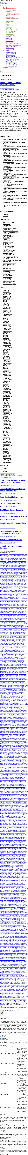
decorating (24, 667)
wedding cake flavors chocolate (10, 968)
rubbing (24, 890)
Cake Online (7, 605)
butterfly (2, 598)
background (25, 570)
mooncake (17, 833)
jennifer (25, 789)
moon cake (2, 833)
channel (8, 621)
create (19, 654)
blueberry (16, 593)
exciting (21, 697)
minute (14, 824)
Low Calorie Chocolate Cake (13, 45)
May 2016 (5, 451)
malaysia (20, 813)
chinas (26, 626)
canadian (13, 612)
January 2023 (6, 342)
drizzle (24, 676)
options (20, 852)
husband (7, 782)
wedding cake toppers (5, 974)
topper (9, 946)
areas (22, 565)
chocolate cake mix (4, 635)
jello (20, 789)
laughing (18, 794)
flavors (1, 714)
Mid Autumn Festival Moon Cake (14, 57)
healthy (20, 748)
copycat (25, 650)
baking (1, 575)
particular (22, 859)
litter (26, 798)
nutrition (15, 844)
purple (23, 875)
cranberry (21, 653)
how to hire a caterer (11, 773)
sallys (13, 891)
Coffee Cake (9, 27)
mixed (1, 826)
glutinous (9, 738)
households (8, 768)
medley (14, 817)
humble (24, 781)
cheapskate (19, 621)
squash (18, 922)
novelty (11, 844)
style (4, 928)
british (16, 595)
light (17, 798)
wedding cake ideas (11, 969)
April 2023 (6, 338)
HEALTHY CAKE (8, 36)
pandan (11, 859)
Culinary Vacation (8, 662)
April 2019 (6, 403)
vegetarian (20, 958)
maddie (5, 812)
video (9, 960)
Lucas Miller (3, 88)
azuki (1, 570)
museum (2, 840)
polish (10, 869)
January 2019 (6, 407)
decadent (12, 667)
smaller (11, 909)
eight (18, 689)
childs (14, 626)
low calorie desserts (23, 802)
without (18, 997)
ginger (12, 734)
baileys (12, 572)
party (5, 861)
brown (19, 595)
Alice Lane (2, 493)
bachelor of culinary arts (15, 570)
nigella (24, 841)
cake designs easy (8, 601)
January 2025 (6, 308)
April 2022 (6, 354)
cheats (23, 621)
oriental (7, 856)
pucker (6, 875)
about (21, 556)
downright (5, 676)
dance (1, 667)
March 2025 (6, 306)
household (2, 768)
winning (14, 997)
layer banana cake (4, 795)
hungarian (2, 782)
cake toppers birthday (15, 605)
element (5, 692)
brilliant (16, 594)
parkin (18, 859)
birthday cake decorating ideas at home (15, 589)
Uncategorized (7, 279)
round (15, 890)
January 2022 (6, 359)
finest (21, 710)
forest (20, 722)
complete (2, 647)
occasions (2, 845)
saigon (7, 891)
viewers (23, 960)
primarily (25, 870)
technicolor (18, 937)
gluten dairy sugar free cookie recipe (12, 735)
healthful (2, 746)
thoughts (9, 943)
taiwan (16, 936)
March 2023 (6, 339)
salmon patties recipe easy (9, 893)
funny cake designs (4, 731)
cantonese (2, 614)
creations (6, 655)
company (17, 646)
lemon (8, 796)
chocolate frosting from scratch (12, 636)
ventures (2, 960)
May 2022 (5, 353)
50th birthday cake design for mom (13, 554)
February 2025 (7, 307)
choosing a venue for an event (13, 640)
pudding (10, 875)
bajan (15, 572)
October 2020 (6, 378)
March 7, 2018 (10, 88)
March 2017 (6, 437)
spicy (19, 919)
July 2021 (5, 366)
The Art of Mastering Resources (11, 540)
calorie (6, 611)
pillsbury (21, 865)
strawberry (2, 926)
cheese (7, 622)
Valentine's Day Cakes (13, 957)
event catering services (13, 696)
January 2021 (6, 374)
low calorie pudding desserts (16, 805)
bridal (9, 594)
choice (23, 639)
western (7, 981)
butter (16, 597)
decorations (3, 668)
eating (19, 688)
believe (25, 582)
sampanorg (22, 893)
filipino (21, 708)
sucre (21, 928)
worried (24, 999)
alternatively (15, 561)
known (18, 792)
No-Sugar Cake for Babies (20, 842)
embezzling (13, 692)
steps (5, 925)
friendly (14, 727)
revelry (22, 887)
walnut (18, 962)
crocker (6, 657)
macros (2, 812)
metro (19, 819)
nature (13, 841)
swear (22, 933)
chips (8, 633)
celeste (10, 619)
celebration (8, 618)
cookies (9, 650)
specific (18, 918)
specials (14, 918)
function (2, 729)
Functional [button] (2, 1114)
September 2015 (7, 462)
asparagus (2, 568)
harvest (13, 745)
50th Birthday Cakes (11, 10)
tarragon (25, 936)
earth (26, 679)
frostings (22, 727)
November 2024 (7, 311)
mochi (4, 826)
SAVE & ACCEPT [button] (5, 1154)
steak (26, 923)
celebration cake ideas (16, 618)
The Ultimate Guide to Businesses (11, 510)
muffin (14, 838)
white (23, 992)
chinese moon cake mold (6, 632)
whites (26, 992)
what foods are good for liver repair (17, 983)
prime (1, 872)
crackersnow (15, 653)
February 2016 (7, 455)
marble (12, 815)
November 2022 (7, 345)
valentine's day (3, 957)
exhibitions (7, 699)
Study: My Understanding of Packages (13, 516)
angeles (9, 562)
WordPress (2, 1004)
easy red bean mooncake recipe (11, 685)
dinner (24, 674)
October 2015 (6, 460)
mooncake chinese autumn (10, 834)
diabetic (2, 672)
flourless (12, 714)
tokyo (9, 944)
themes (12, 941)
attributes (14, 568)
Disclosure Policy (7, 470)
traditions (16, 948)
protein (25, 873)
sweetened (5, 935)
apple (19, 563)
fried (11, 727)
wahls (7, 962)
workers (11, 999)
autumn (2, 569)
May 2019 (5, 402)
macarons (10, 810)
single (14, 907)
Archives (5, 216)
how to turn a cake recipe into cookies (16, 780)
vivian (16, 961)
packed (10, 858)
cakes (20, 608)
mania (5, 815)
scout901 (18, 895)
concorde (15, 647)
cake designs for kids (5, 602)
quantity (6, 876)
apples (22, 563)
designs (2, 671)
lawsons (22, 794)
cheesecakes (13, 623)
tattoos (10, 937)
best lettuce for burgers (5, 584)
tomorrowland (19, 944)
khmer (26, 791)
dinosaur (2, 675)
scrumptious (3, 897)
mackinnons (20, 810)
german (2, 734)
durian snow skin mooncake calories (9, 679)
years (7, 1000)
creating (2, 655)
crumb (13, 657)
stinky (11, 925)
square (14, 922)
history (1, 764)
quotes (1, 879)
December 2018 (7, 409)
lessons (7, 798)
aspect (6, 568)
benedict (2, 583)
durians (20, 679)
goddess (13, 738)
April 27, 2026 (10, 485)
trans (20, 948)
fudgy (24, 728)
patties (17, 861)
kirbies (1, 792)
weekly (18, 979)
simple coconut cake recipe (16, 902)
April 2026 (6, 290)
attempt (10, 568)
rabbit (5, 879)
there (16, 941)
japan (12, 789)
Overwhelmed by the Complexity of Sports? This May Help (12, 489)
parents (15, 859)
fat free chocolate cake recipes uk (18, 704)
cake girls (19, 604)
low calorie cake (23, 801)
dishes (16, 675)
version (6, 960)
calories (10, 611)
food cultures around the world (7, 718)
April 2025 (6, 304)
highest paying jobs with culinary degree (13, 762)
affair (5, 559)
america (2, 562)
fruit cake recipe (14, 728)
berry (9, 583)
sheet (16, 900)
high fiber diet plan (16, 760)
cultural (15, 662)
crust (24, 657)
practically (2, 870)
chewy (22, 625)
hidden (19, 759)
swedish (26, 933)
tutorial (20, 951)
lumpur (17, 809)
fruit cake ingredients (5, 728)
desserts (16, 671)
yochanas (14, 1000)
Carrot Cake (9, 38)
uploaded (10, 955)
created (23, 654)
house (25, 767)
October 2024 (6, 313)
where (17, 990)
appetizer (15, 563)
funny (9, 729)
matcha (16, 816)
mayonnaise (21, 816)
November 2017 (7, 426)
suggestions (17, 932)
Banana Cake (9, 21)
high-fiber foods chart (13, 762)
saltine (17, 893)
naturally (10, 841)
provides (2, 875)
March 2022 (6, 356)
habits (22, 743)
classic (11, 643)
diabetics (7, 674)
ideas (19, 782)
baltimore (2, 576)
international (12, 787)
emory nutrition (19, 692)
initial (6, 785)
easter (1, 681)
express (2, 700)
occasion (23, 844)
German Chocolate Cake (12, 29)
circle (20, 642)
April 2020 (6, 386)
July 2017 (5, 431)
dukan (1, 678)
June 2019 (5, 400)
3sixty (22, 554)
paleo (16, 858)
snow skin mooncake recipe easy (19, 912)
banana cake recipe (8, 577)
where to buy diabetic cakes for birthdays (13, 991)
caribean (4, 615)
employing (2, 693)
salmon (17, 891)
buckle (6, 597)
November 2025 (7, 297)
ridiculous (7, 888)
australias (19, 568)
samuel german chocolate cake (7, 894)
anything (7, 563)
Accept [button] (6, 1010)
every (24, 696)
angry (15, 562)
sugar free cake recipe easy (20, 929)
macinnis (15, 810)
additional (20, 558)
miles (10, 823)
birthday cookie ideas (18, 591)
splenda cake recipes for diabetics (15, 921)
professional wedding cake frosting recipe (12, 872)
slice (12, 908)
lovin (20, 799)
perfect (20, 862)
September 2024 (7, 314)
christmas (2, 642)
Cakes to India (6, 609)
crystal (1, 658)
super (6, 933)
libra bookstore (12, 798)
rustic (4, 891)
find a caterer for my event (13, 710)
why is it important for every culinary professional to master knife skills (11, 995)
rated (15, 879)
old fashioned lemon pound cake (16, 847)
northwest (2, 844)
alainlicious (20, 559)
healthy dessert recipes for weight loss (13, 755)
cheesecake (6, 623)
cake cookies (25, 598)
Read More (11, 1010)
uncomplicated (20, 954)
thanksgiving (10, 939)
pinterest (16, 868)
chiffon (2, 626)
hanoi (6, 745)
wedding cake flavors (10, 967)
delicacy (17, 668)
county (18, 651)
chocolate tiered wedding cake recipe (12, 639)
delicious (21, 668)
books (23, 593)
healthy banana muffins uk (14, 749)
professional (16, 872)
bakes (23, 573)
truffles (8, 951)
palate (13, 858)
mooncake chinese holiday (9, 835)
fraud (1, 724)
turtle (17, 951)
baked (18, 572)
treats (8, 950)
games (9, 732)
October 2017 (6, 427)
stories (15, 925)
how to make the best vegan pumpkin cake (13, 778)
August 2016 (6, 446)
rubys (1, 891)
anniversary (20, 562)
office (6, 845)
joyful (13, 791)
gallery (6, 732)
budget (10, 597)
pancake (2, 859)
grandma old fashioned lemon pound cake (13, 740)
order (1, 854)
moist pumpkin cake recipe (12, 828)
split (25, 921)
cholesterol (2, 640)
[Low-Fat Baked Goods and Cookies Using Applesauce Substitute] (14, 477)
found (23, 722)
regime (14, 886)
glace (20, 734)
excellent (17, 697)
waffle (4, 962)
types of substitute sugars (6, 954)
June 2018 (5, 416)
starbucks (2, 923)
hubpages (20, 781)
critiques (2, 657)
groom (7, 742)
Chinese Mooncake (11, 52)
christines (23, 640)
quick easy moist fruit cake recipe (15, 877)
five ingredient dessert (12, 713)
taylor (13, 937)
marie (15, 815)
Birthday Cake (9, 11)
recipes (1, 880)
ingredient (2, 785)
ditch (24, 675)
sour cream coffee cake (5, 915)
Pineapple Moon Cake (11, 62)
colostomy (7, 646)
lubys (14, 809)
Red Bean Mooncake (11, 63)
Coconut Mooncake (11, 53)
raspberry (12, 879)
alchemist (25, 559)
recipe (26, 879)
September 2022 (7, 347)
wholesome (3, 993)
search (7, 897)
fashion (22, 702)
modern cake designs (16, 826)
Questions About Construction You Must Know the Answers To (12, 532)
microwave (23, 819)
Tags (13, 474)
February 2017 (7, 438)
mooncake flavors (4, 837)
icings (13, 782)
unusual (2, 955)
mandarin (25, 813)
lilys (24, 798)
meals (7, 817)
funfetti (6, 729)
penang (12, 862)
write (4, 1000)
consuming (13, 649)
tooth (24, 944)
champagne (3, 621)
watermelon (3, 964)
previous (17, 870)
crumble (17, 657)
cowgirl (6, 653)
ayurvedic (2, 89)
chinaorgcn (21, 626)
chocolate (22, 633)
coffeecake (21, 644)
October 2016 (6, 444)
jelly (22, 789)
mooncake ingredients (14, 837)
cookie (5, 650)
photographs (3, 865)
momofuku (14, 831)
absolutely (2, 558)
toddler (1, 944)
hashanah (18, 745)
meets (17, 817)
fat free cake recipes (20, 703)
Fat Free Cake (9, 41)
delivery (16, 669)
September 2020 (7, 379)
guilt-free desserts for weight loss (12, 743)
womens (22, 997)
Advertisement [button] (3, 1138)
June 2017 (5, 432)
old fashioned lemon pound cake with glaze (13, 849)
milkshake (14, 823)
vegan (9, 958)
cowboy (2, 653)
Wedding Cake (10, 17)
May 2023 (5, 336)
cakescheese (13, 609)
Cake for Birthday (12, 604)
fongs (24, 715)
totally (18, 946)
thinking (2, 943)
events (21, 696)
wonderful (2, 999)
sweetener (11, 935)
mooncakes (6, 838)
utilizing (22, 955)
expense (18, 699)
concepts (11, 647)
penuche (16, 862)
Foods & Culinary (8, 247)
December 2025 (7, 296)
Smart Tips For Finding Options (11, 497)
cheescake (2, 622)
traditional (6, 947)
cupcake (17, 664)
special (4, 918)
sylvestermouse (3, 936)
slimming (16, 908)
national (5, 841)
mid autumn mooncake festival (10, 821)
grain (14, 739)
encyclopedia (14, 693)
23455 (4, 554)
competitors (23, 646)
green (4, 742)
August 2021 (6, 364)
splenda (5, 921)
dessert (5, 671)
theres (18, 941)
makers (12, 813)
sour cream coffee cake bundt (19, 915)
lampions (9, 794)
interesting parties (4, 787)
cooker (1, 650)
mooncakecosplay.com (5, 1003)
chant (11, 621)
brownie (24, 595)
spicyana (23, 919)
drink (21, 676)
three (13, 943)
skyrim (9, 908)
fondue (21, 715)
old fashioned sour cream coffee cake (16, 851)
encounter (8, 693)
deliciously (2, 669)
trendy (17, 950)
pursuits (2, 876)
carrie (7, 615)
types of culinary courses (10, 953)
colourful (12, 646)
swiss (20, 935)
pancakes (6, 859)
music (11, 840)
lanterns (14, 794)
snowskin (22, 914)
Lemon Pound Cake (11, 31)
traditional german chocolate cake (18, 947)
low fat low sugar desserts (14, 808)
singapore (10, 907)
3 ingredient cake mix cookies (13, 554)
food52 (10, 722)
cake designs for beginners (19, 601)
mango (1, 815)
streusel (7, 926)
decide (15, 667)
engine (22, 693)
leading (11, 795)
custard (26, 664)
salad (10, 891)
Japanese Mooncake (11, 56)
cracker (10, 653)
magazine (10, 812)
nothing (7, 844)
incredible (8, 784)
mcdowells (2, 817)
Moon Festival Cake (11, 16)
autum (23, 568)
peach (1, 862)
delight (7, 669)
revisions (2, 888)
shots (6, 901)
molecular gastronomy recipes (13, 830)
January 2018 (6, 423)
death (8, 667)
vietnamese (18, 960)
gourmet (7, 739)
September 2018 (7, 413)
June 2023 (5, 335)
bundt (13, 597)
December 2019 (7, 392)
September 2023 (7, 331)
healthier (11, 748)
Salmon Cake (9, 34)
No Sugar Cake (10, 48)
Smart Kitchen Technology (19, 909)
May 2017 (5, 434)
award (8, 569)
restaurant (17, 887)
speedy (22, 918)
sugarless (12, 932)
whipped (19, 992)
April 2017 (6, 435)
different (21, 674)
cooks (17, 650)
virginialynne (7, 961)
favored (13, 706)
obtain (19, 844)
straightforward (20, 925)
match (12, 816)
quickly (26, 877)
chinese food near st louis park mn (8, 629)
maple (8, 815)
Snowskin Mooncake (11, 64)
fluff (11, 715)
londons (12, 799)
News (4, 267)
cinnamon (16, 642)
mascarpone (7, 816)
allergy (5, 561)
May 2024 (5, 319)
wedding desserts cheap (10, 978)
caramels (11, 614)
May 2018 (5, 417)
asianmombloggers (20, 566)
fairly (9, 702)
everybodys (3, 697)
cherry (13, 625)
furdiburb (12, 731)
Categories (6, 214)
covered (22, 651)
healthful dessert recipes (22, 746)
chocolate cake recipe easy (16, 635)
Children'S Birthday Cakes (10, 232)
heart (25, 757)
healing (14, 89)
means (10, 817)
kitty (12, 792)
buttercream (21, 597)
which (15, 992)
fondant (17, 715)
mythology (20, 840)
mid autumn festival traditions (7, 820)
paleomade (21, 858)
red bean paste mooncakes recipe (17, 884)
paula (24, 861)
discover (7, 675)
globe (23, 734)
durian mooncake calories (18, 678)
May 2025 (5, 303)
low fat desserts (15, 806)
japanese (16, 789)
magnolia (18, 812)
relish (21, 886)
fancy (12, 702)
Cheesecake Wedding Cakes (13, 13)
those (5, 943)
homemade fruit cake (9, 766)
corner (1, 651)
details (26, 671)
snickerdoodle (3, 912)
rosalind (12, 890)
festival (9, 708)
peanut (4, 862)
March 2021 (6, 371)
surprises (18, 933)
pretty (13, 870)
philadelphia (23, 863)
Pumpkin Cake (10, 32)
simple (13, 901)
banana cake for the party (15, 576)
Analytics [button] (2, 1130)
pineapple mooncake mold (11, 866)
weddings (14, 979)
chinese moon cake (21, 629)
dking (1, 676)
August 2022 (6, 349)
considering (3, 649)
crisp (25, 655)
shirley (19, 900)
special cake (9, 918)
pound (20, 869)
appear (10, 563)
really (18, 879)
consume (8, 649)
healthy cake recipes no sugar (9, 752)
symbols (10, 936)
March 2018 (6, 420)
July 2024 (5, 317)
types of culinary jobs (22, 953)
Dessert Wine (11, 671)
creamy (16, 654)
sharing (13, 900)
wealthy (8, 964)
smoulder (14, 911)
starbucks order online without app (13, 923)
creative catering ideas (18, 655)
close (14, 643)
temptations (24, 937)
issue (24, 788)
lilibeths (21, 798)
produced (10, 872)
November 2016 (7, 442)
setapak (21, 898)
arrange (2, 566)
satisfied (17, 894)
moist (4, 828)
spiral (1, 921)
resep (13, 887)
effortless (10, 689)
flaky (21, 713)
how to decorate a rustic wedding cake (12, 770)
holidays (10, 764)
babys (7, 570)
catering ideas (3, 616)
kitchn (8, 792)
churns (11, 642)
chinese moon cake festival (20, 630)
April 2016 (6, 452)
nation (1, 841)
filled (24, 708)
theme (5, 941)
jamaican (8, 789)
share (9, 900)
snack (18, 911)
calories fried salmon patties (19, 611)
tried (25, 950)
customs (6, 665)
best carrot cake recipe (20, 583)
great (20, 741)
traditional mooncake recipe (7, 948)
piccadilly (12, 865)
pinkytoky (11, 868)
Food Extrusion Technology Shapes (15, 720)
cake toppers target (19, 607)
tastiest (4, 937)
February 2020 (7, 389)
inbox (4, 784)
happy (9, 745)
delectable (11, 668)
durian (10, 678)
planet (19, 868)
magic (14, 812)
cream (1, 654)
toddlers (6, 944)
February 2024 (7, 324)
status (23, 923)
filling (1, 710)
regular (18, 886)
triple (1, 951)
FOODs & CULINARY (9, 67)
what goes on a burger (5, 985)
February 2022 (7, 357)
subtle (18, 928)
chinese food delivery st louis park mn (18, 628)
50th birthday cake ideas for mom (12, 556)
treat (6, 950)
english (2, 695)
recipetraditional (8, 880)
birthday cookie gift (8, 591)
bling (12, 593)
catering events (21, 615)
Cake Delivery (16, 600)
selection (6, 898)
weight (22, 979)
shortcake (2, 901)
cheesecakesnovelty (21, 623)
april (20, 565)
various (5, 958)
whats (8, 988)
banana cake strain (4, 579)
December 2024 (7, 310)
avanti (5, 569)
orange (24, 852)
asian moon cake (12, 566)
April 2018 (6, 419)
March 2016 (6, 453)
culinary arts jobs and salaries (17, 660)
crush (21, 657)
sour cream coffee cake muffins (7, 916)
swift (15, 935)
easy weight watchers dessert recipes (9, 688)
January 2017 (6, 439)
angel (5, 562)
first (5, 713)
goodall (17, 738)
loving (23, 799)
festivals (13, 708)
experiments (24, 699)
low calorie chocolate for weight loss (9, 802)
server (17, 898)
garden (17, 732)
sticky (8, 925)
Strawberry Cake (10, 35)
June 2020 (5, 384)
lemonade (2, 798)
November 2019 (7, 393)
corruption (5, 651)
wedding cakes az (17, 976)
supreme (14, 933)
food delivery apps (19, 718)
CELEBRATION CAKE (9, 9)
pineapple (2, 866)
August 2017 (6, 430)
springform (10, 922)
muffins (18, 838)
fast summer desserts (10, 703)
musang (22, 838)
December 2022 (7, 343)
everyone (8, 697)
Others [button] (1, 1147)
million (21, 823)
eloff (8, 692)
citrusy (8, 643)
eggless (15, 689)
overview (2, 858)
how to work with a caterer (6, 781)
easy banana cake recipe (9, 681)
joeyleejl (6, 791)
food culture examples (20, 717)
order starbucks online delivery (10, 854)
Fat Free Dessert (10, 42)
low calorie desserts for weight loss (8, 803)
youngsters (23, 1000)
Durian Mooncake (10, 55)
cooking (7, 89)
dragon (10, 676)
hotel (22, 767)
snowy (26, 914)
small (19, 908)
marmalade (22, 815)
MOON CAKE (7, 50)
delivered (11, 669)
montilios (23, 831)
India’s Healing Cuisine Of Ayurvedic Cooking (10, 84)
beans (4, 582)
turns (14, 951)
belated (21, 582)
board (20, 593)
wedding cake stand (19, 971)
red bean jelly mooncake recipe (13, 881)
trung (11, 951)
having (22, 745)
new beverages (19, 841)
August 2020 (6, 381)
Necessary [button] (2, 1036)
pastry (14, 861)
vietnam (13, 960)
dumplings (5, 678)
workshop (15, 999)
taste (1, 937)
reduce (1, 886)
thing (24, 941)
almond (9, 561)
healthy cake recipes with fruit (16, 753)
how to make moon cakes (13, 777)
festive (17, 708)
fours (26, 722)
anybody (2, 563)
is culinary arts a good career (12, 788)
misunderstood (23, 824)
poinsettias (2, 869)
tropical (4, 951)
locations (7, 799)
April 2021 (6, 370)
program (16, 873)
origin (10, 856)
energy (19, 693)
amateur (24, 561)
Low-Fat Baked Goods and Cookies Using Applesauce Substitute (12, 481)
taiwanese (20, 936)
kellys (22, 791)
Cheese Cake (9, 24)
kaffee (16, 791)
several (25, 898)
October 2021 (6, 361)
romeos (8, 890)
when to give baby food (9, 990)
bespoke (13, 583)
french (4, 724)
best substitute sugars (16, 586)
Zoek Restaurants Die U (21, 1001)
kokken (22, 792)
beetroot (8, 582)
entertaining (20, 695)
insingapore (11, 785)
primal (21, 870)
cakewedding (20, 609)
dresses (18, 676)
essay (1, 696)
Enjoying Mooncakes (12, 695)
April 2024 (6, 321)
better (23, 586)
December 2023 (7, 326)
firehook (2, 713)
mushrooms (7, 840)
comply (6, 647)
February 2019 (7, 406)
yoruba (18, 1000)
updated (6, 955)
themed (9, 941)
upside (14, 955)
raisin (8, 879)
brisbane (8, 595)
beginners (13, 582)
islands (20, 788)
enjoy (5, 695)
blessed (9, 593)
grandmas (16, 741)
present (7, 870)
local (3, 799)
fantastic (16, 702)
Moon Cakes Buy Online (12, 59)
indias (17, 89)
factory (5, 702)
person (24, 862)
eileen (21, 689)
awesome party (19, 569)
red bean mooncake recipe (12, 883)
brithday (12, 595)
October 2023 (6, 329)
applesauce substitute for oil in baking (9, 565)
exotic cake (13, 699)
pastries (11, 861)
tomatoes (13, 944)
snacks (21, 911)
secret (24, 897)
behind (17, 582)
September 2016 (7, 445)
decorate (20, 667)
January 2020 (6, 391)
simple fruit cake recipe (20, 904)
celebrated (2, 618)
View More (3, 133)
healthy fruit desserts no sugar (11, 756)
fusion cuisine (18, 731)
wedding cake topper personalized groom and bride (12, 972)
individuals (20, 784)
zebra (9, 1001)
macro (25, 810)
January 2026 (6, 294)
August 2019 (6, 398)
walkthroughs (12, 962)
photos (8, 865)
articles (5, 566)
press (10, 870)
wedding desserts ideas (22, 978)
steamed (2, 925)
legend (17, 795)
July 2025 (5, 300)
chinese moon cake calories (6, 630)
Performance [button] (3, 1123)
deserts (23, 669)
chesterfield (18, 625)
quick (9, 876)
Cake (20, 598)
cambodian (7, 612)
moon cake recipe (10, 833)
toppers (13, 946)
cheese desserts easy (14, 622)
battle (23, 580)
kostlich (2, 794)
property (21, 873)
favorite (17, 706)
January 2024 (6, 325)
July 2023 (5, 333)
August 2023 (6, 332)
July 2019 (5, 399)
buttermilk (6, 598)
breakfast (5, 594)
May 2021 (5, 368)
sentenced (10, 898)
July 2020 (5, 382)
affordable (8, 559)
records (22, 880)
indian (12, 784)
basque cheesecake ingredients (14, 580)
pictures (17, 865)
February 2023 (7, 340)
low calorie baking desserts (12, 801)
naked (24, 840)
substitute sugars (13, 928)
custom (2, 665)
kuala (5, 794)
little (1, 799)
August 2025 (6, 299)
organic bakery (23, 855)
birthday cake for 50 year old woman (9, 590)
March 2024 (6, 322)
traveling (2, 950)
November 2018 (7, 410)
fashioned (2, 703)
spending (2, 919)
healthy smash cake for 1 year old (15, 757)
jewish (1, 791)
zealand (6, 1001)
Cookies (8, 22)
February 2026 (7, 293)
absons (7, 558)
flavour (5, 714)
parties (1, 861)
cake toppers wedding (13, 608)
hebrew (16, 759)
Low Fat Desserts (10, 46)
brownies (2, 597)
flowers (7, 715)
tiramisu (22, 943)
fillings (5, 710)
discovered (11, 675)
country (15, 651)
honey (13, 767)
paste (7, 861)
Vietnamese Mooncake (11, 66)
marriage (2, 816)
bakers (16, 573)
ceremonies (15, 619)
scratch (22, 895)
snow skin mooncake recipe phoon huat (9, 914)
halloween (2, 745)
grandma (18, 739)
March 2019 (6, 405)
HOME (5, 7)
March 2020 (6, 388)
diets (17, 674)
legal (14, 795)
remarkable (2, 887)
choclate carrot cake (15, 633)
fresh (7, 724)
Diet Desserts (9, 39)
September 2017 (7, 428)
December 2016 (7, 441)
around (25, 565)
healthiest (15, 748)
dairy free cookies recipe (21, 665)
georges (25, 732)
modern (8, 826)
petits (18, 863)
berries (6, 583)
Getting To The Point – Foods (10, 503)
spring (5, 922)
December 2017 (7, 424)
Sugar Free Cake (10, 49)
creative (11, 655)
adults (24, 558)
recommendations (16, 880)
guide (11, 742)
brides (12, 594)
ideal (17, 782)
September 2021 (7, 363)
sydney (24, 935)
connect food (21, 647)
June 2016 (5, 449)
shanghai (6, 900)
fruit (26, 727)
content (18, 649)
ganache (13, 732)
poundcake (25, 869)
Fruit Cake (8, 28)
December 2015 (7, 458)
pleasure (24, 868)
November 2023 (7, 328)
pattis (21, 861)
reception (22, 879)
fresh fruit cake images (10, 725)
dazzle (4, 667)
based (23, 579)
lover (18, 799)
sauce (21, 894)
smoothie (9, 911)
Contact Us (6, 468)
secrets (1, 898)
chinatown (2, 628)
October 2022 (6, 346)
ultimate (14, 954)
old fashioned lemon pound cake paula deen (13, 847)
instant (24, 785)
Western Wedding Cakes (12, 18)
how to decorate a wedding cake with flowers (12, 771)
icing (11, 782)
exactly (12, 697)
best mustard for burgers (17, 584)
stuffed (18, 926)
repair (7, 887)
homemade (14, 764)
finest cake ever (12, 711)
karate (19, 791)
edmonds (6, 689)
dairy (13, 665)
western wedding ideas (14, 981)
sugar (24, 928)
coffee (10, 644)
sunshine (2, 933)
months (19, 831)
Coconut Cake (9, 25)
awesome (13, 569)
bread (1, 594)
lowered (10, 809)
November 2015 (7, 459)
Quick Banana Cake (16, 876)
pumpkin (15, 875)
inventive (2, 788)
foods (13, 722)
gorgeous (2, 739)
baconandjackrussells (5, 572)
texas (5, 939)
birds (1, 587)
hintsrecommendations (21, 763)
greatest (24, 741)
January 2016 (6, 456)
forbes (16, 722)
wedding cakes (9, 976)
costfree (11, 651)
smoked (5, 911)
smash (1, 911)
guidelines (15, 742)
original (14, 856)
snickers (9, 912)
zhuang (13, 1001)
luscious (5, 810)
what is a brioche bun (16, 985)
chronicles (7, 642)
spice (16, 919)
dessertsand (21, 671)
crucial (10, 657)
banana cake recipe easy (20, 577)
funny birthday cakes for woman (19, 729)
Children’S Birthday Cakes (13, 14)
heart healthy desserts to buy (7, 759)
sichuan (10, 901)
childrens (10, 626)
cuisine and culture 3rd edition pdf (15, 658)
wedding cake (18, 964)
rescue (10, 887)
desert (19, 669)
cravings (26, 653)
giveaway (16, 734)
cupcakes (21, 664)
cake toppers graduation (9, 607)
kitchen (5, 792)
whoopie (8, 993)
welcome (2, 981)
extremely (6, 700)
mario (18, 815)
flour (8, 714)
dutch (23, 679)
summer (23, 932)
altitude (20, 561)
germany (6, 734)
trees (11, 950)
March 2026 (6, 292)
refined (5, 886)
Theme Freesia (22, 1003)
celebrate (25, 616)
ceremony (21, 619)
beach (1, 582)
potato (17, 869)
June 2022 (5, 352)
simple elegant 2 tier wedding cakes (13, 903)
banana (6, 576)
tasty (7, 937)
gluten (1, 735)
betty (26, 586)
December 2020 (7, 375)
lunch (21, 809)
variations (24, 957)
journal (9, 791)
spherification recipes (10, 919)
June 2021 (5, 367)
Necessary (4, 1038)
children (6, 626)
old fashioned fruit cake (14, 845)
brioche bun (21, 594)
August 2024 (6, 315)
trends (13, 950)
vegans (12, 958)
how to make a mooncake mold (10, 775)
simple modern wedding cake (7, 905)
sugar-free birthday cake (6, 930)
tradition (2, 947)
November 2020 (7, 377)
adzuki (1, 559)
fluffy (13, 715)
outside (18, 856)
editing (1, 689)
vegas (16, 958)
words (6, 999)
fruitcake (21, 728)
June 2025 (5, 301)
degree (7, 668)
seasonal (12, 897)
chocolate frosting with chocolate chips (12, 637)
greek (1, 742)
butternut (12, 598)
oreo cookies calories (14, 855)
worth (1, 1000)
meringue (15, 819)
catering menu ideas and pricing (15, 616)
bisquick (2, 593)
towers (22, 946)
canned (21, 612)
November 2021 (7, 360)
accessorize (11, 558)
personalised (7, 863)
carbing (16, 614)
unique (26, 954)
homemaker (8, 767)
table (13, 936)
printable (5, 872)
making (16, 813)
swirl (17, 935)
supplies (10, 933)
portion (13, 869)
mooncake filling (20, 835)
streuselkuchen (13, 926)
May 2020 (5, 385)
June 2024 (5, 318)
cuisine (10, 89)
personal (2, 863)
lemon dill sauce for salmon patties (18, 796)
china (17, 626)
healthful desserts (4, 748)
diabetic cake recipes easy (10, 672)
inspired (16, 785)
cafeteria (16, 598)
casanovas (15, 615)
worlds (20, 999)
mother (11, 838)
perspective (13, 863)
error (25, 695)
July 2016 (5, 448)
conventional (23, 649)
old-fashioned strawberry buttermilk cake (13, 851)
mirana (18, 824)
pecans (8, 862)
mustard (16, 840)
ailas (16, 559)
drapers (14, 676)
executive (2, 699)
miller (18, 823)
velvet (24, 958)
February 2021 (7, 373)
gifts (10, 734)
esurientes (5, 696)
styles (7, 928)
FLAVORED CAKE (8, 20)
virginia (2, 961)
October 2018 (6, 412)
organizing (2, 856)
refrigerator (10, 886)
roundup (20, 890)
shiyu (22, 900)
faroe (19, 702)
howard (15, 781)
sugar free (2, 929)
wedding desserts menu (5, 979)
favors (20, 706)
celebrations (6, 619)
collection (2, 646)
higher (20, 762)
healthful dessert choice (10, 746)
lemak (5, 796)
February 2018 (7, 421)
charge (14, 621)
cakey (25, 609)
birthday (5, 587)
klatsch (15, 792)
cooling (20, 650)
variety (1, 958)
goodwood (22, 738)
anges (12, 562)
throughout (17, 943)
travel (22, 948)
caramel (7, 614)
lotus (15, 799)
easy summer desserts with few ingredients (16, 686)
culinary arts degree (5, 660)
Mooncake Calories (11, 60)
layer (26, 794)
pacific (6, 858)
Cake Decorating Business (6, 600)
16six (1, 554)
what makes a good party (10, 986)
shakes (1, 900)
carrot (10, 615)
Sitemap (5, 471)
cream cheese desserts (8, 654)
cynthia (10, 665)
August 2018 (6, 414)
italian (4, 789)
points (6, 869)
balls (24, 575)
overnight (23, 856)
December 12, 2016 (10, 493)
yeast (10, 1000)
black (5, 593)
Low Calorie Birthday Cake (13, 43)
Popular (2, 474)
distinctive (20, 675)
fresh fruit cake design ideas (16, 724)
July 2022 (5, 350)
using (18, 955)
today (25, 943)
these (22, 941)
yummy (2, 1001)
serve (14, 898)
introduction (22, 787)
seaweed (20, 897)
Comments (8, 474)
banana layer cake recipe (15, 579)
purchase (19, 875)
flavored (25, 713)
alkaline (2, 561)
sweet (1, 935)
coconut (18, 643)
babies (4, 570)
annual (25, 562)
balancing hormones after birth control (13, 575)
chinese (7, 628)
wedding (12, 964)
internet (17, 787)
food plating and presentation (10, 721)
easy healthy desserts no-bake (14, 682)
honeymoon (18, 767)
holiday (5, 764)
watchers (22, 962)
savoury (13, 895)
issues (1, 789)
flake (19, 713)
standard (22, 922)
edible (22, 688)
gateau (21, 732)
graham (11, 739)
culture (13, 664)
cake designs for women (16, 602)
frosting (18, 727)
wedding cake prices (21, 969)
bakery (20, 573)
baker (13, 573)
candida (17, 612)
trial (20, 950)
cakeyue (2, 611)
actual (16, 558)
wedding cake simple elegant (7, 971)
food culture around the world (7, 717)
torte (16, 946)
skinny (5, 908)
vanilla (20, 957)
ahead (13, 559)
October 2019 (6, 395)
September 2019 (7, 396)
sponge (2, 922)
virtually (13, 961)
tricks (22, 950)
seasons (16, 897)
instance (20, 785)
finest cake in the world (21, 711)
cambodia (2, 612)
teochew (2, 939)
